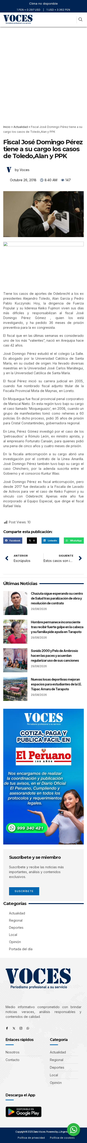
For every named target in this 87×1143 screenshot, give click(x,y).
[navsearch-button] (80, 19)
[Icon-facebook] (7, 1028)
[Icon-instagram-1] (20, 1028)
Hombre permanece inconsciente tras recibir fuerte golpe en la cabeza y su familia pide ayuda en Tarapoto (57, 627)
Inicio (6, 127)
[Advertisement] (43, 72)
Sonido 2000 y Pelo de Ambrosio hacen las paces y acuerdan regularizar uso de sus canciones (55, 655)
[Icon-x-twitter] (14, 1028)
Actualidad (20, 127)
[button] (72, 19)
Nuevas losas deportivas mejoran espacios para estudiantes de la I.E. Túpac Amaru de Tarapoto (56, 684)
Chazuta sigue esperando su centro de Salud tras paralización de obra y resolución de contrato (57, 598)
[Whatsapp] (27, 1028)
